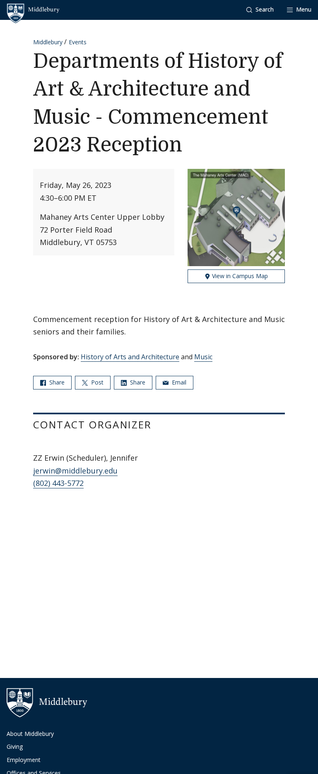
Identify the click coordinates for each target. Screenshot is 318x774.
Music (203, 356)
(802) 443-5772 (58, 483)
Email (178, 382)
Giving (15, 746)
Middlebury (48, 42)
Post (96, 382)
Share (56, 382)
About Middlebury (30, 734)
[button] (260, 9)
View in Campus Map (239, 276)
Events (78, 42)
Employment (24, 760)
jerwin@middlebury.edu (75, 471)
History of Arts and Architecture (130, 356)
